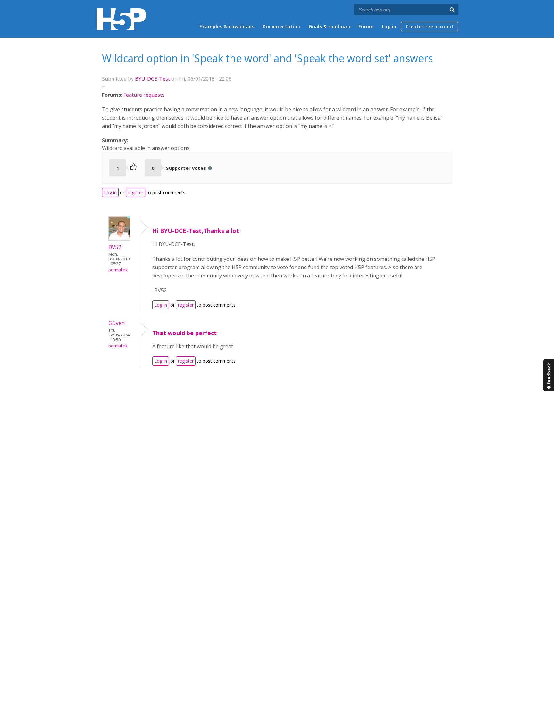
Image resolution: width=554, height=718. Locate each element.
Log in (389, 26)
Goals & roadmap (329, 26)
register (135, 192)
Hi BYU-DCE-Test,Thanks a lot (195, 231)
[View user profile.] (119, 238)
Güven (116, 322)
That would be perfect (184, 333)
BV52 (115, 247)
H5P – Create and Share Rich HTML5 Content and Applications (121, 19)
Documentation (281, 26)
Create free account (430, 26)
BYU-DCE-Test (152, 78)
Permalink (117, 270)
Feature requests (143, 94)
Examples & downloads (226, 26)
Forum (366, 26)
